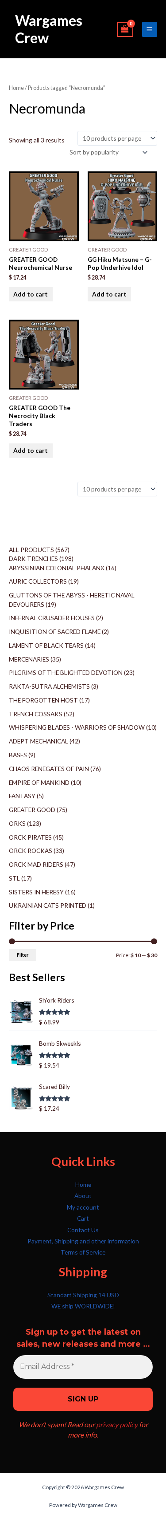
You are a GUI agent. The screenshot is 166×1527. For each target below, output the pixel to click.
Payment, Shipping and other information (83, 1241)
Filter (22, 955)
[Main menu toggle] (149, 29)
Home (16, 88)
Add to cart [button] (30, 294)
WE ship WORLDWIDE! (83, 1306)
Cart (83, 1218)
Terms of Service (83, 1252)
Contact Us (83, 1230)
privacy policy (117, 1424)
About (83, 1195)
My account (83, 1207)
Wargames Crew (48, 29)
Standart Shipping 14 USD (83, 1295)
